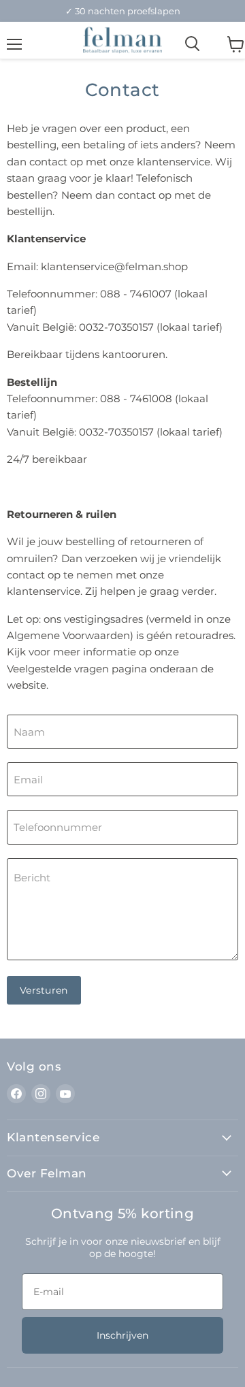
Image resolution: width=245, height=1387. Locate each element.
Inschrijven (122, 1335)
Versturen (44, 990)
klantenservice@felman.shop (114, 266)
